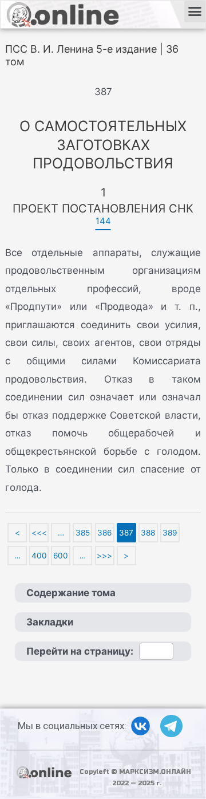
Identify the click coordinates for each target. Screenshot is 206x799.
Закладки (49, 622)
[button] (195, 11)
